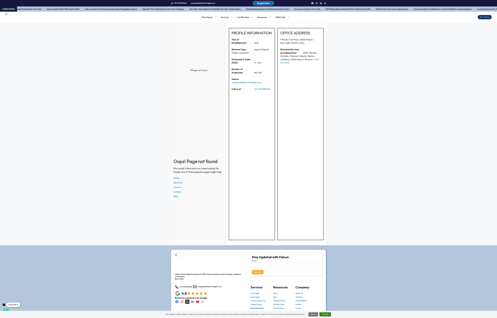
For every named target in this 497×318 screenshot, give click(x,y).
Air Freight (255, 293)
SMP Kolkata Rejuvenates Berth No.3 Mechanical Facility (341, 9)
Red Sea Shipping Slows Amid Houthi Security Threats (260, 9)
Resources (262, 17)
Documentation (257, 308)
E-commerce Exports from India (300, 9)
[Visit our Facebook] (177, 302)
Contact (177, 191)
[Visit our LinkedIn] (192, 302)
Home (176, 178)
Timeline (298, 297)
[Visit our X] (187, 302)
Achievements (301, 300)
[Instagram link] (317, 3)
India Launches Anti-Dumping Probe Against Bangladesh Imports (104, 9)
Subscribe (258, 272)
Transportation (279, 300)
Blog (175, 196)
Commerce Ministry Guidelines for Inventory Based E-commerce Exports (436, 9)
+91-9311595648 (262, 89)
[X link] (325, 3)
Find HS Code (278, 304)
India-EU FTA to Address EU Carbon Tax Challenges (156, 9)
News (275, 293)
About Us (177, 182)
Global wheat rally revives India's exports (385, 9)
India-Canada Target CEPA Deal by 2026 (56, 9)
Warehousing (278, 308)
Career (298, 308)
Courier (177, 187)
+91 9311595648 (180, 3)
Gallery (298, 304)
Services (225, 17)
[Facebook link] (312, 3)
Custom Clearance (258, 300)
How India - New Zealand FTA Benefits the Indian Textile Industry (208, 9)
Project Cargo (256, 304)
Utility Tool (280, 17)
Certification (243, 17)
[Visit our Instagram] (182, 302)
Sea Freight (255, 297)
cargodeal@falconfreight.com (203, 3)
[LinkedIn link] (321, 3)
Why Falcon (207, 17)
